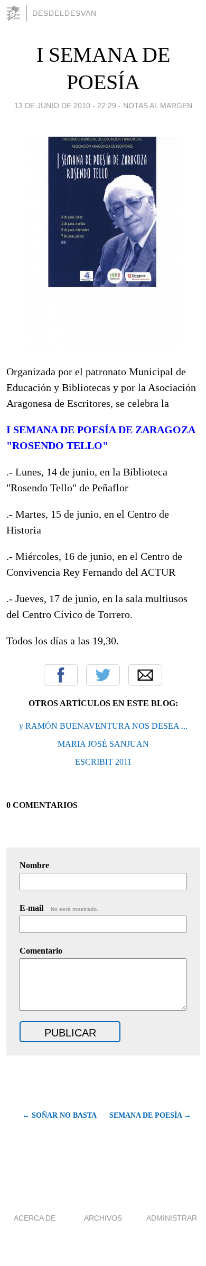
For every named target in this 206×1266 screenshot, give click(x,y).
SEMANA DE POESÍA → (150, 1115)
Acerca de (34, 1218)
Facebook (61, 675)
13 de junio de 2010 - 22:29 (65, 105)
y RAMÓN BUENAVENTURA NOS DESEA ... (103, 725)
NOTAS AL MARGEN (157, 105)
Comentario (41, 950)
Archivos (103, 1218)
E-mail (59, 907)
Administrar (171, 1218)
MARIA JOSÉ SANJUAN (103, 743)
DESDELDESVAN (64, 13)
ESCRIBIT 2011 (103, 761)
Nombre (34, 865)
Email (145, 675)
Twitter (103, 675)
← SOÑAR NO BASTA (59, 1115)
